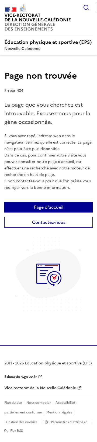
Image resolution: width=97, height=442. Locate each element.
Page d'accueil (48, 207)
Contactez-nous (48, 222)
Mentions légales (59, 412)
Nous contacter (38, 402)
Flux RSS (16, 430)
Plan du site (13, 402)
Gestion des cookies (21, 422)
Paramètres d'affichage (69, 422)
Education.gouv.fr (20, 377)
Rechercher (86, 7)
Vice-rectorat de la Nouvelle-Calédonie (40, 388)
